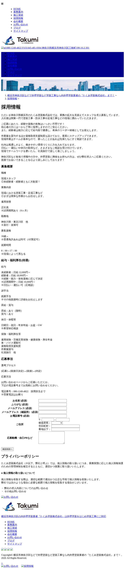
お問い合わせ (20, 24)
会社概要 (18, 21)
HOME (17, 9)
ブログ (17, 27)
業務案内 (18, 11)
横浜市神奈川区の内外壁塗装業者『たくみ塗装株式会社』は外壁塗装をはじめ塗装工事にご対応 (53, 516)
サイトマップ (20, 31)
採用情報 (18, 18)
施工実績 (18, 15)
